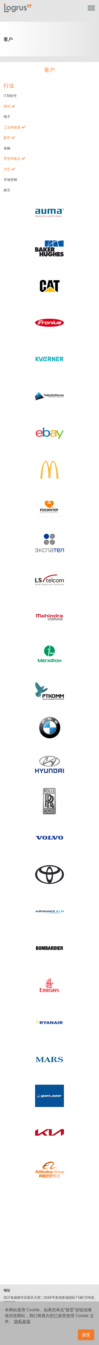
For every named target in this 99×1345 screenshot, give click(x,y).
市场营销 (10, 180)
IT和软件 (10, 96)
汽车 (7, 169)
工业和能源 (12, 127)
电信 (7, 106)
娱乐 (7, 190)
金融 (7, 148)
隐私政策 (22, 1321)
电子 (7, 117)
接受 (86, 1334)
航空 (7, 138)
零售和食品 (12, 158)
